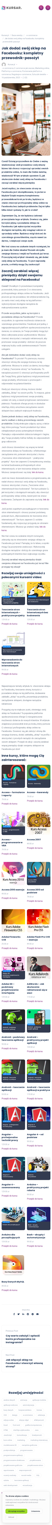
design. (15, 1415)
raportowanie (9, 1470)
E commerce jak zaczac (24, 68)
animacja (23, 1400)
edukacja (41, 1415)
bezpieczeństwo (25, 1410)
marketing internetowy (39, 1440)
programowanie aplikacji (13, 1455)
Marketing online (42, 68)
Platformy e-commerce (11, 71)
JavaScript (8, 1435)
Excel (6, 1425)
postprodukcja (9, 1450)
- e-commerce (8, 68)
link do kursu (37, 472)
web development (10, 1485)
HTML (6, 1430)
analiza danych (9, 1400)
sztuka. (6, 1480)
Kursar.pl (11, 64)
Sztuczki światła (39, 74)
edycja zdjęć (24, 1420)
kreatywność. (37, 1435)
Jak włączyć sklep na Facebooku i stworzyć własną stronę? (24, 1363)
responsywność (25, 1470)
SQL (38, 1475)
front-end (16, 1425)
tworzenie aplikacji (21, 1480)
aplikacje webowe (11, 1405)
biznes (39, 1410)
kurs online (8, 1440)
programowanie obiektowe (14, 1460)
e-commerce (28, 1415)
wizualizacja (27, 1485)
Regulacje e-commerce (21, 74)
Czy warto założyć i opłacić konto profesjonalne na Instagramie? (23, 1339)
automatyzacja (28, 1405)
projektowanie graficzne (13, 1465)
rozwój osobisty (10, 1475)
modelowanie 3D (10, 1445)
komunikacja (22, 1435)
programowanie (26, 1450)
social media (26, 1475)
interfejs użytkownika (21, 1430)
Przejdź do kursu (9, 624)
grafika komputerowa (33, 1425)
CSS (5, 1415)
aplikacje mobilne (39, 1400)
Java (36, 1430)
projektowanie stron (35, 1465)
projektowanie (35, 1460)
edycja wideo (9, 1420)
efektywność (39, 1420)
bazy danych (8, 1410)
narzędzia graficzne (29, 1445)
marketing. (21, 1440)
